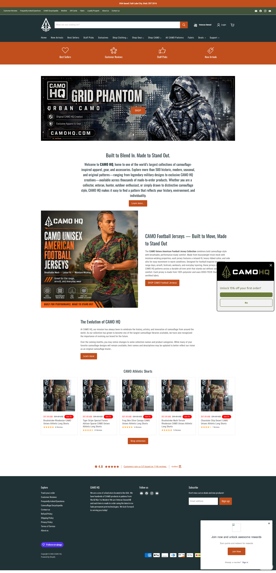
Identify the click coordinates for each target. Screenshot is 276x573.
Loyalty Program (93, 11)
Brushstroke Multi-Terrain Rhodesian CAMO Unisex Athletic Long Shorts (177, 423)
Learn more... (138, 203)
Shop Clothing (120, 37)
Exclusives (103, 37)
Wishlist (64, 11)
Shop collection (138, 441)
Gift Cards (73, 11)
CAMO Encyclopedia (51, 11)
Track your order (48, 493)
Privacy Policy (46, 522)
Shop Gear (137, 37)
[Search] (184, 25)
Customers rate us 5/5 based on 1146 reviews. (145, 466)
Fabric (82, 11)
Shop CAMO (154, 37)
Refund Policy (46, 514)
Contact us (116, 11)
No (246, 302)
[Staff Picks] (162, 53)
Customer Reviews (10, 11)
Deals (201, 37)
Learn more (88, 356)
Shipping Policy (47, 518)
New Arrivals (57, 37)
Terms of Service (48, 526)
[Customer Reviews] (114, 53)
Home (44, 37)
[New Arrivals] (211, 53)
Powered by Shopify (48, 557)
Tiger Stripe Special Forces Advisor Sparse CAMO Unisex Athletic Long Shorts (96, 423)
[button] (222, 25)
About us (105, 11)
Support (214, 37)
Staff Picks (88, 37)
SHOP (138, 110)
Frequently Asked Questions (30, 11)
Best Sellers (73, 37)
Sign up (226, 501)
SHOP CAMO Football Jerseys (162, 282)
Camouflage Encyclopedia (52, 505)
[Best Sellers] (65, 53)
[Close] (270, 265)
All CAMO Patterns (175, 37)
